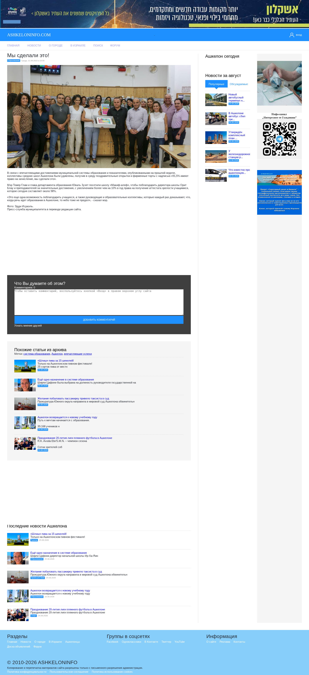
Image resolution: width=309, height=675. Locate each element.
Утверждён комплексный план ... (237, 135)
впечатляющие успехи (78, 353)
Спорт (33, 615)
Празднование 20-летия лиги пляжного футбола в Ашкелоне (75, 437)
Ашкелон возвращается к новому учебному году (67, 417)
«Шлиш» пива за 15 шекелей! (56, 360)
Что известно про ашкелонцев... (239, 171)
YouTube (180, 641)
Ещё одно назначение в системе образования (66, 379)
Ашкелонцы (72, 641)
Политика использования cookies (112, 671)
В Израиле (77, 45)
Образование (14, 60)
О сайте (211, 641)
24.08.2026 (43, 429)
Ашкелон (57, 353)
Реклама (225, 641)
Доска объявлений (18, 646)
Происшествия (37, 578)
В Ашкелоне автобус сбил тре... (237, 116)
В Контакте (151, 641)
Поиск (98, 45)
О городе (56, 45)
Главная (13, 45)
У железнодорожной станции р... (240, 154)
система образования (36, 353)
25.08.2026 (43, 370)
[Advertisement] (99, 243)
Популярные (216, 84)
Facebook (112, 641)
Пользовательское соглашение (69, 671)
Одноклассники (131, 641)
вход (299, 34)
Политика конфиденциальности (26, 671)
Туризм (34, 540)
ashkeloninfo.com (29, 35)
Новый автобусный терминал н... (237, 97)
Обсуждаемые (239, 84)
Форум (115, 45)
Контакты (239, 641)
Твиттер (166, 641)
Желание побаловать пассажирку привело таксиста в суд (73, 398)
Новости (34, 45)
